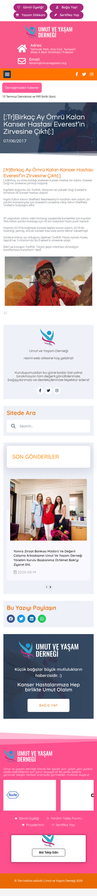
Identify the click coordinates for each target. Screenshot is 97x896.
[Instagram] (92, 74)
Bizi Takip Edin (48, 852)
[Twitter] (84, 74)
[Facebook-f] (77, 74)
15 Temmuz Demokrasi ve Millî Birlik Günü (28, 96)
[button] (7, 74)
